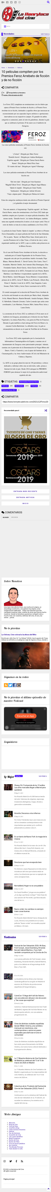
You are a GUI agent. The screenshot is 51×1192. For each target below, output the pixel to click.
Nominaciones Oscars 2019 (18, 478)
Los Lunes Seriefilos (16, 1137)
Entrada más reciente (25, 491)
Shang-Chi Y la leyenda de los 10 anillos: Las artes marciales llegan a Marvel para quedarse (30, 787)
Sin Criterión (13, 1145)
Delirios (11, 1131)
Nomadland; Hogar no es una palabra (28, 886)
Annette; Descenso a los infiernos (27, 813)
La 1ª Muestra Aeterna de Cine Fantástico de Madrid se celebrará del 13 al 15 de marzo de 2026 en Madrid (30, 1060)
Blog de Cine (13, 1124)
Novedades (11, 67)
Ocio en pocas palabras (17, 1143)
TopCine (18, 776)
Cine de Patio (13, 1126)
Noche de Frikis (14, 1142)
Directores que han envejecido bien (28, 862)
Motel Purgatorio (14, 1138)
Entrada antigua (25, 497)
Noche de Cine (14, 1140)
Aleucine (12, 1123)
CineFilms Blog (14, 1128)
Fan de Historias (14, 1133)
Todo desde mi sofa (16, 1149)
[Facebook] (7, 2)
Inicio (25, 503)
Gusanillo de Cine (15, 1135)
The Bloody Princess (16, 1147)
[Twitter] (11, 2)
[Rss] (15, 2)
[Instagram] (19, 2)
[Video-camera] (2, 2)
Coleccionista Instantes (17, 1130)
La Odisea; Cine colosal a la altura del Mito (18, 635)
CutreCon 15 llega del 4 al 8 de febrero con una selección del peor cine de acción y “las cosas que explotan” (30, 998)
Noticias (19, 67)
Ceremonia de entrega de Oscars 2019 (24, 455)
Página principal (8, 1179)
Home (3, 67)
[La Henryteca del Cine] (25, 21)
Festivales (10, 937)
